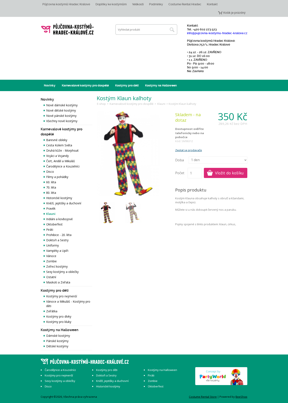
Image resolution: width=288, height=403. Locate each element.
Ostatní (51, 277)
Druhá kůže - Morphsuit (62, 150)
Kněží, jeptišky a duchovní (63, 203)
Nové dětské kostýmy (61, 110)
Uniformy (52, 245)
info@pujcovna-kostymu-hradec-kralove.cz (217, 33)
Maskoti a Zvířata (58, 282)
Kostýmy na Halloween (161, 85)
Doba (179, 160)
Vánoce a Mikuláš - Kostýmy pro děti (68, 303)
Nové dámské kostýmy (62, 105)
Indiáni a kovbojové (59, 219)
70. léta (51, 187)
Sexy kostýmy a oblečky (62, 272)
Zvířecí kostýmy (57, 266)
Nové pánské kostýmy (61, 116)
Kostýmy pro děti (127, 85)
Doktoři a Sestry (57, 240)
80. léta (51, 193)
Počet (179, 173)
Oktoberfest (54, 224)
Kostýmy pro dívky (58, 316)
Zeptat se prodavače (188, 150)
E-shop (101, 104)
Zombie (51, 261)
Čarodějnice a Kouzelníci (62, 166)
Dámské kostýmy (58, 336)
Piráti (49, 230)
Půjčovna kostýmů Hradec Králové (66, 4)
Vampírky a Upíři (57, 251)
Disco (50, 172)
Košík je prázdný (234, 12)
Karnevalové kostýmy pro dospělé (85, 85)
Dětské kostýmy (57, 346)
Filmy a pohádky (57, 177)
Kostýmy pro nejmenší (61, 296)
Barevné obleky (56, 140)
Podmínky (156, 4)
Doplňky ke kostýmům (111, 4)
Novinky (49, 85)
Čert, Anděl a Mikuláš (60, 161)
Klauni (50, 214)
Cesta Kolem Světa (59, 145)
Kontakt (212, 4)
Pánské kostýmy (57, 341)
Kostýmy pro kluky (58, 322)
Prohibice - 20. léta (58, 235)
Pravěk (50, 208)
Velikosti (138, 4)
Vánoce (51, 256)
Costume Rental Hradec (184, 4)
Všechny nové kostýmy (61, 121)
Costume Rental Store (203, 397)
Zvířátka (51, 311)
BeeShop (241, 397)
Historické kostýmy (59, 198)
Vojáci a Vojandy (57, 156)
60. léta (51, 182)
